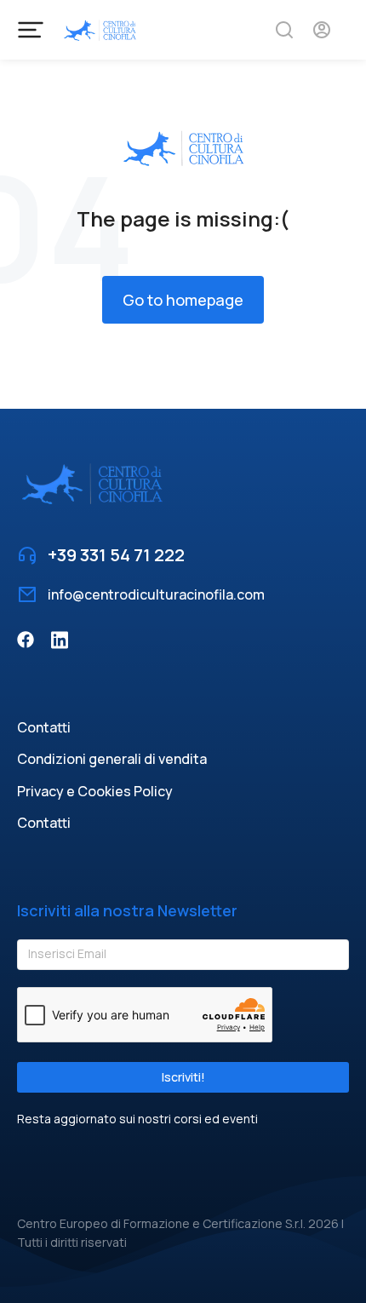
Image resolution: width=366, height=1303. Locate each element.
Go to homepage (183, 300)
